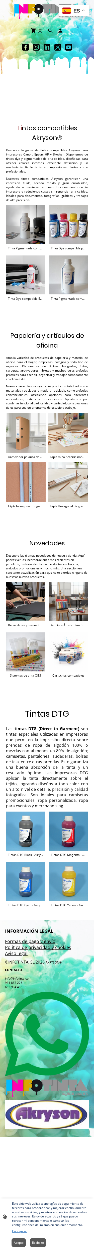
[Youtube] (68, 47)
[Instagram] (36, 47)
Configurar (19, 1231)
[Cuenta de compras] (60, 31)
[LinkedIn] (47, 47)
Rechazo (38, 1242)
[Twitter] (57, 47)
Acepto (19, 1242)
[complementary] (74, 11)
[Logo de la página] (47, 11)
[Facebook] (25, 47)
